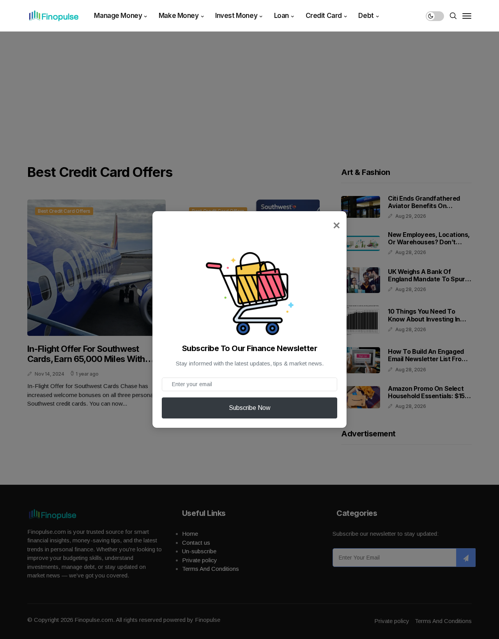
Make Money (179, 15)
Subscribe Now (250, 407)
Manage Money (118, 15)
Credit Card (324, 15)
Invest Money (236, 15)
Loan (281, 15)
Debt (365, 15)
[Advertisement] (249, 89)
